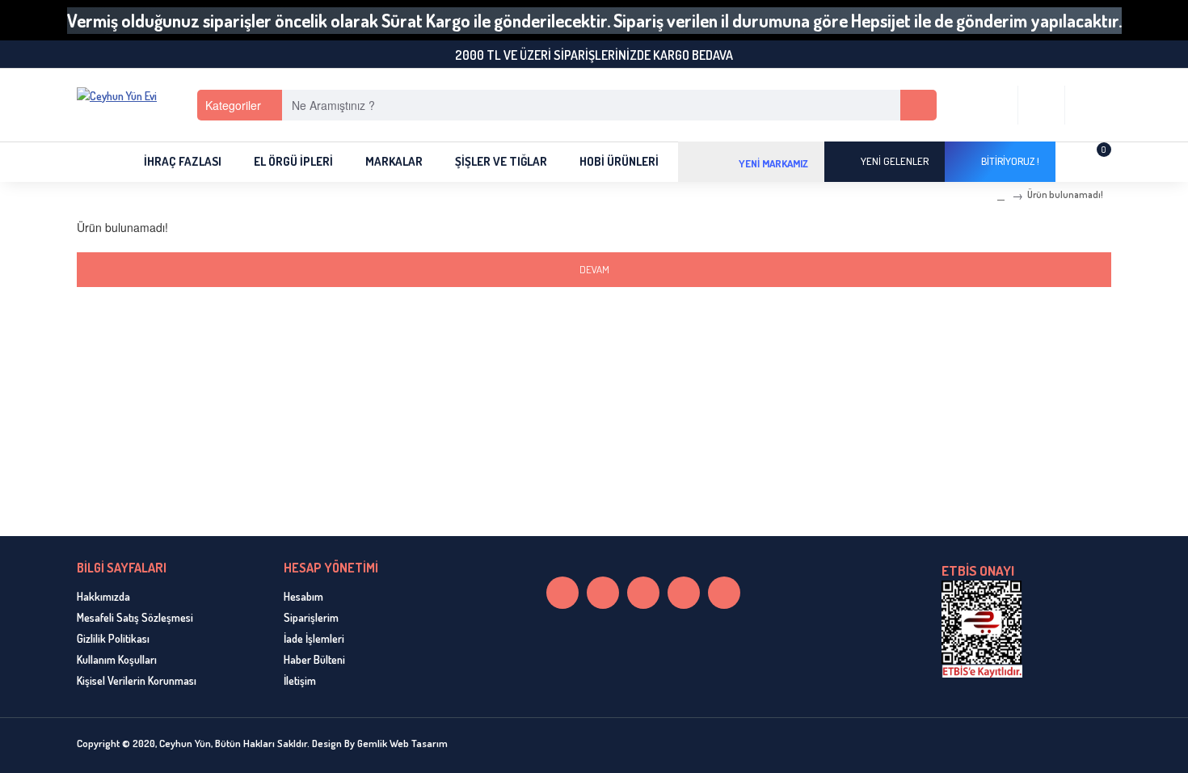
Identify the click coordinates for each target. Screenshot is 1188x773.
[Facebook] (603, 593)
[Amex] (1072, 745)
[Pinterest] (684, 593)
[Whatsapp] (724, 593)
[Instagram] (562, 593)
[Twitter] (643, 593)
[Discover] (1098, 745)
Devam (594, 269)
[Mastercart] (1021, 745)
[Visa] (995, 745)
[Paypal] (1046, 745)
